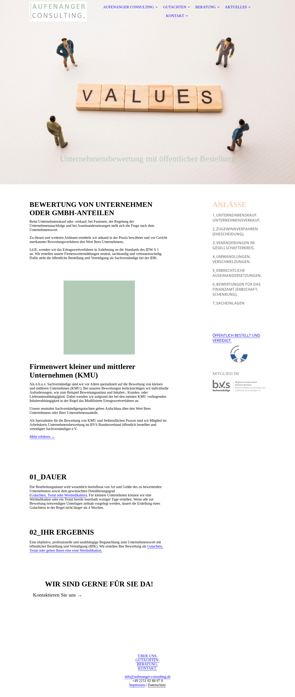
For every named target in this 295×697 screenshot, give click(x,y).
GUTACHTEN (174, 7)
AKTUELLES (236, 7)
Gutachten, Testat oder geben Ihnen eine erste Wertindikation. (96, 548)
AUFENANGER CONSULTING (128, 7)
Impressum (137, 685)
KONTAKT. (147, 668)
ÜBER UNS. (147, 656)
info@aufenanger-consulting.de (148, 677)
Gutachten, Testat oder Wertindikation (58, 495)
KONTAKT (175, 16)
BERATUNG (205, 7)
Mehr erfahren (42, 437)
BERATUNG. (147, 664)
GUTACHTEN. (147, 660)
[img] (58, 11)
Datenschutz (157, 685)
